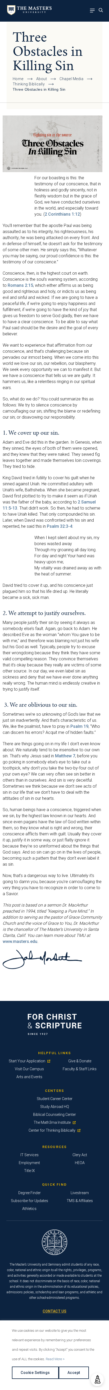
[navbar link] (94, 11)
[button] (97, 1379)
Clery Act (79, 1155)
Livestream (80, 1193)
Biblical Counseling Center (54, 1114)
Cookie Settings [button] (35, 1372)
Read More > (55, 1359)
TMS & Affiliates (80, 1201)
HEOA (80, 1163)
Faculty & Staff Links (80, 1069)
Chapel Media (71, 79)
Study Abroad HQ (54, 1107)
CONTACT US (54, 1311)
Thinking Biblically (29, 84)
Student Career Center (54, 1099)
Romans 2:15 (20, 285)
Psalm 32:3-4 (59, 526)
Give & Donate (79, 1061)
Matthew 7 (65, 755)
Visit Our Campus (29, 1069)
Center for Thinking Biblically (52, 1130)
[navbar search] (102, 11)
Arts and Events (29, 1077)
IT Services (29, 1155)
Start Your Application (27, 1061)
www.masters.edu (20, 941)
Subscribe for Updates (29, 1201)
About (41, 79)
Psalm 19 (79, 726)
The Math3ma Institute (52, 1122)
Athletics (29, 1209)
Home (18, 79)
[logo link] (28, 13)
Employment (29, 1163)
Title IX (29, 1171)
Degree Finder (29, 1193)
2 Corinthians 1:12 (62, 214)
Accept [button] (73, 1372)
